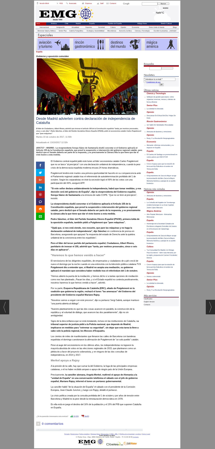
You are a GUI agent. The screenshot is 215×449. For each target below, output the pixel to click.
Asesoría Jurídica (125, 31)
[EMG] (92, 444)
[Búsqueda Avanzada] (67, 4)
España (92, 23)
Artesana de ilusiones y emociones (159, 131)
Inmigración (60, 27)
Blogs (175, 27)
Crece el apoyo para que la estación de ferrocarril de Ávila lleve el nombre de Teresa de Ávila (160, 166)
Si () (76, 416)
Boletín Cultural (166, 23)
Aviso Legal (146, 434)
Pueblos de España (115, 23)
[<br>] (89, 430)
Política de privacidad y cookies (130, 434)
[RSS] (58, 4)
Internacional (44, 27)
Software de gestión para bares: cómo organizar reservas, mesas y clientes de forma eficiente (161, 99)
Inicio (38, 23)
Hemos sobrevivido (153, 276)
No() (86, 416)
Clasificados (148, 299)
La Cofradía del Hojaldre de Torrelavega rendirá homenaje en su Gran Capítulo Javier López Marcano (161, 205)
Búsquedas (105, 434)
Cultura (113, 27)
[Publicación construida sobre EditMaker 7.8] (130, 444)
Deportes (88, 27)
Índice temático (85, 434)
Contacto (147, 304)
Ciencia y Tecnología (142, 31)
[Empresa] (83, 4)
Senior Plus (63, 31)
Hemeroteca (74, 434)
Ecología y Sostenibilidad (95, 31)
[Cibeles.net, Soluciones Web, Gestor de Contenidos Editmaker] (114, 444)
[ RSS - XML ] (114, 434)
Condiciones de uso (153, 82)
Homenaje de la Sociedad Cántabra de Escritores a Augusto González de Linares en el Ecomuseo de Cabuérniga (162, 226)
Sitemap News (95, 434)
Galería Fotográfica (76, 31)
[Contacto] (108, 4)
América (54, 23)
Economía (135, 27)
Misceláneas (111, 31)
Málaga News (142, 23)
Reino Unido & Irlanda (156, 27)
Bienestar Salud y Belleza (47, 31)
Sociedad (101, 27)
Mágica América (154, 211)
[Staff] (98, 4)
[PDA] (37, 4)
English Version (149, 302)
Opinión (123, 27)
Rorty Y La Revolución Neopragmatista (160, 138)
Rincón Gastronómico (157, 121)
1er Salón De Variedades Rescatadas (160, 125)
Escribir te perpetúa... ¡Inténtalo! (165, 31)
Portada (66, 434)
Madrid (166, 12)
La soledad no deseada (155, 109)
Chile (66, 23)
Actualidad (75, 27)
